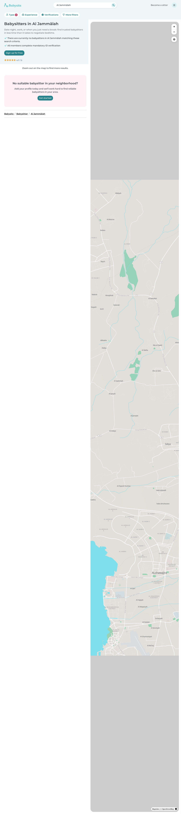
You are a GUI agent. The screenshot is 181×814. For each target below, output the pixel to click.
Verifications (51, 15)
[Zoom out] (174, 32)
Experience (30, 15)
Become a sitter (159, 5)
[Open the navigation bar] (174, 5)
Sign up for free (14, 53)
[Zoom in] (174, 26)
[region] (134, 417)
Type (12, 15)
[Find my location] (174, 39)
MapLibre (155, 809)
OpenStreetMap (168, 809)
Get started (45, 98)
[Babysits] (12, 5)
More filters (71, 15)
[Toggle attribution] (176, 809)
